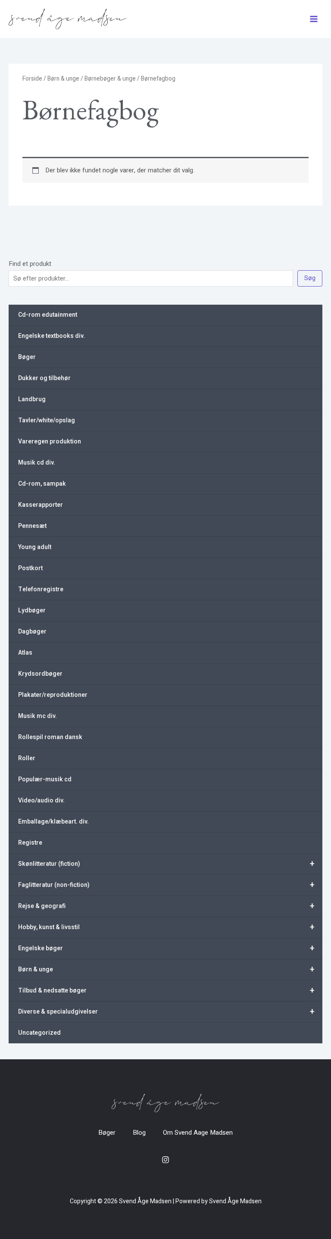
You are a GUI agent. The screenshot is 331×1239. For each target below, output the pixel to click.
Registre (30, 842)
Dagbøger (32, 631)
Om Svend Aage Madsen (198, 1132)
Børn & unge (166, 969)
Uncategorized (39, 1032)
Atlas (25, 652)
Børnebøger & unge (110, 79)
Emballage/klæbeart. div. (53, 821)
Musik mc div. (37, 716)
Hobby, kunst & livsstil (166, 927)
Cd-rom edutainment (47, 314)
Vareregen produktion (49, 441)
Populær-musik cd (45, 779)
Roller (26, 758)
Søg (309, 278)
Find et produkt (30, 263)
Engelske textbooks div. (51, 335)
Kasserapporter (40, 504)
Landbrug (32, 399)
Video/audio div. (41, 800)
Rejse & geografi (166, 906)
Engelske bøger (166, 948)
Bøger (27, 357)
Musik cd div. (36, 462)
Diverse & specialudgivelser (166, 1011)
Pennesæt (32, 526)
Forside (32, 79)
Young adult (34, 547)
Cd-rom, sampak (42, 483)
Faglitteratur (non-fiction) (166, 885)
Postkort (30, 568)
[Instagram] (165, 1160)
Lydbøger (32, 610)
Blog (139, 1132)
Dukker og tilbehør (44, 378)
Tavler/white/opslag (46, 420)
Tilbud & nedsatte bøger (166, 990)
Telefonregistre (40, 589)
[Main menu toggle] (313, 19)
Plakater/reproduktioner (52, 694)
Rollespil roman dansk (50, 737)
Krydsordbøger (40, 673)
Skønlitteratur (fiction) (166, 864)
